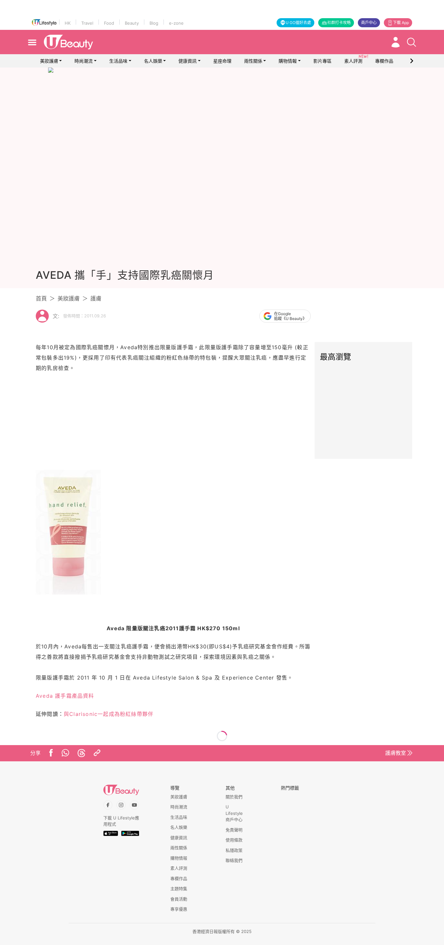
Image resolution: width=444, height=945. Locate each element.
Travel (87, 23)
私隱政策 (234, 850)
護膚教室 (395, 753)
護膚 (95, 298)
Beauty (132, 23)
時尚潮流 (83, 61)
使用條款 (234, 839)
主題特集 (178, 888)
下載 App (401, 22)
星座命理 (222, 61)
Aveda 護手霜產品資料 (65, 696)
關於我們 (234, 796)
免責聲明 (234, 829)
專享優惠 (178, 909)
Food (109, 23)
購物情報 (288, 61)
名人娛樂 (153, 61)
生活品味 (118, 61)
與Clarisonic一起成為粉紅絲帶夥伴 (108, 714)
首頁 (41, 298)
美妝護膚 (49, 61)
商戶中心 (369, 22)
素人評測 (178, 868)
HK (68, 23)
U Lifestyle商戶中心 (234, 813)
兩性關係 (253, 61)
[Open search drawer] (411, 42)
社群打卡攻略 (339, 22)
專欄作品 (178, 878)
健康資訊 (187, 61)
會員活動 (178, 899)
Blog (154, 23)
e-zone (176, 23)
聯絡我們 (234, 860)
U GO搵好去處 (298, 22)
